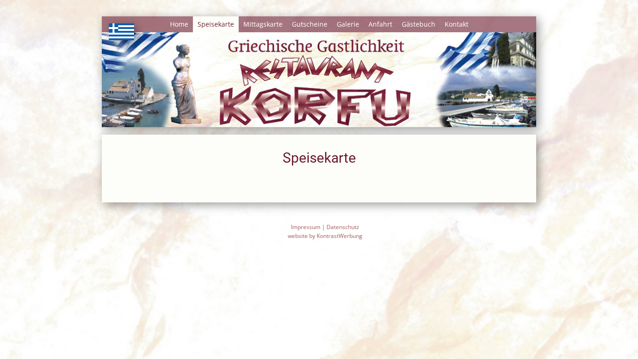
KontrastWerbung (339, 236)
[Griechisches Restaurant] (121, 31)
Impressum (305, 227)
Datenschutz (342, 227)
